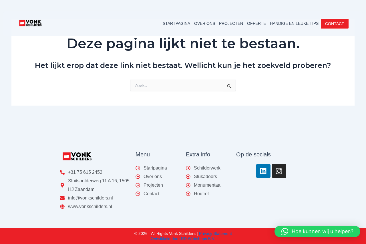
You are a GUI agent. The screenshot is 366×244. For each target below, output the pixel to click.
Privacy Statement (215, 233)
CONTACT (334, 23)
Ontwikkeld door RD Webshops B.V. (183, 238)
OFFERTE (256, 23)
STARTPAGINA (176, 23)
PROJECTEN (231, 23)
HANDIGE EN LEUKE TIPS (294, 23)
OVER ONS (204, 23)
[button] (317, 231)
